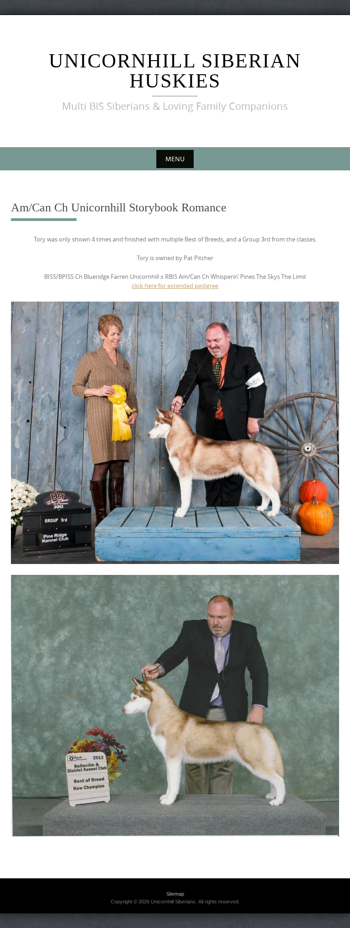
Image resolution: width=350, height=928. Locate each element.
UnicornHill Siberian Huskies (175, 71)
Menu (175, 158)
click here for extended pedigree (175, 286)
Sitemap (175, 894)
